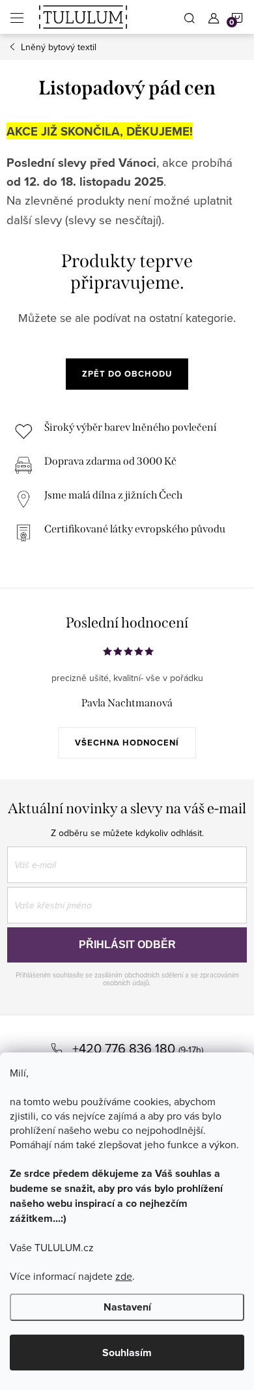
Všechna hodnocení (127, 742)
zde (123, 1276)
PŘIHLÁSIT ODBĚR (127, 944)
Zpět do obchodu (127, 374)
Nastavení (127, 1306)
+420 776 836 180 (125, 1048)
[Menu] (17, 17)
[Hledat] (189, 17)
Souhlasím (127, 1352)
